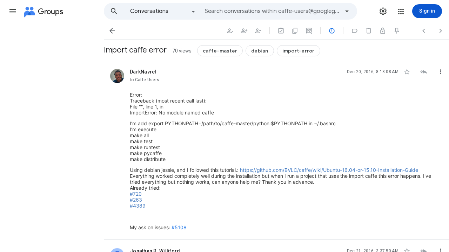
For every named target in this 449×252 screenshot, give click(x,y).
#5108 (179, 227)
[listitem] (276, 150)
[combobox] (272, 11)
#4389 (138, 206)
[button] (12, 11)
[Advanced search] (347, 11)
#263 (136, 200)
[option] (163, 11)
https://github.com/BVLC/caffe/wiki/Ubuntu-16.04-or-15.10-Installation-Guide (329, 170)
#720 (136, 194)
